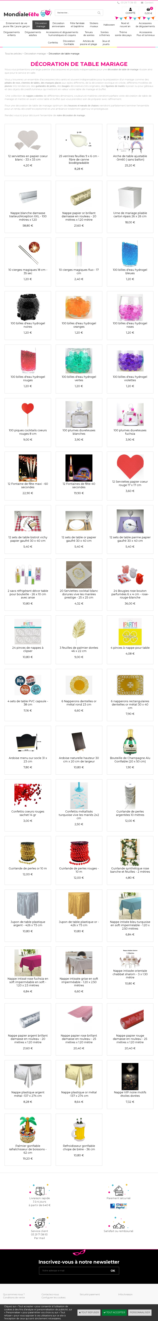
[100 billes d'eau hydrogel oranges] (78, 320)
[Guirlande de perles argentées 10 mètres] (130, 808)
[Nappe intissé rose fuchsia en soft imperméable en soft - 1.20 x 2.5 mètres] (27, 975)
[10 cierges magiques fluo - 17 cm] (78, 266)
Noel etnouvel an (125, 25)
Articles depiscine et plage (88, 43)
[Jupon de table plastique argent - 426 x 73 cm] (27, 918)
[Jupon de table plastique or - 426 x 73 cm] (78, 918)
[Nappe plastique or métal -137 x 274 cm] (78, 1089)
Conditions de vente (14, 1297)
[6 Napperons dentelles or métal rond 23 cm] (78, 698)
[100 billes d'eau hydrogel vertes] (78, 373)
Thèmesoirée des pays (123, 34)
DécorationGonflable (69, 43)
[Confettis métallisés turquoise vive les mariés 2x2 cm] (78, 808)
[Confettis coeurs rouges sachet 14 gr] (27, 808)
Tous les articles (13, 53)
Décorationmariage (41, 25)
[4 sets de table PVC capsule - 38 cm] (27, 698)
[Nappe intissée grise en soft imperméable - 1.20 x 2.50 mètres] (78, 975)
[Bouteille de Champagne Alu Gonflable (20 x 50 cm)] (130, 755)
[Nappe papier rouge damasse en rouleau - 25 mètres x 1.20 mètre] (130, 1032)
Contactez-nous (50, 1294)
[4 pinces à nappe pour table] (130, 644)
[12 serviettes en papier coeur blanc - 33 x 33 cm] (27, 153)
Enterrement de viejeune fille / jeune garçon (16, 25)
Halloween (109, 24)
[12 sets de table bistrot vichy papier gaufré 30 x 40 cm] (27, 534)
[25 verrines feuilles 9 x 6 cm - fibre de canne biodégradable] (79, 153)
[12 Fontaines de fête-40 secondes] (78, 480)
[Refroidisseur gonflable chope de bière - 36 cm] (78, 1142)
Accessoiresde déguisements (145, 25)
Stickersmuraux (94, 25)
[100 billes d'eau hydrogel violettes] (130, 373)
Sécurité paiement (90, 1294)
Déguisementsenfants (11, 34)
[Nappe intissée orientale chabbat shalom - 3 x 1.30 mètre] (130, 967)
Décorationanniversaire (58, 25)
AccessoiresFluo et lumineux (146, 34)
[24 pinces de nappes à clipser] (27, 644)
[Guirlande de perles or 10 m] (27, 865)
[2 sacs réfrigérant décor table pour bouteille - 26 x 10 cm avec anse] (27, 587)
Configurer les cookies (53, 1297)
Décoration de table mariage (64, 53)
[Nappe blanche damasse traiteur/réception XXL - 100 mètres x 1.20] (27, 209)
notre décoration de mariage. (71, 115)
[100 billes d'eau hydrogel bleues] (130, 266)
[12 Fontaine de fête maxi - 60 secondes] (27, 480)
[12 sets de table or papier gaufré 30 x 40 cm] (78, 534)
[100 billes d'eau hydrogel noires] (27, 320)
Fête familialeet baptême (77, 25)
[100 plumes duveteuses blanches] (78, 427)
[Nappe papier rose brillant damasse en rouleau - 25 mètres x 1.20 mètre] (78, 1032)
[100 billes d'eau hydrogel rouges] (27, 373)
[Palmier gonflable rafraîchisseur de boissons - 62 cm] (27, 1142)
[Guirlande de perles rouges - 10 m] (78, 865)
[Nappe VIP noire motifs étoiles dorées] (130, 1089)
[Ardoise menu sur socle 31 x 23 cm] (27, 755)
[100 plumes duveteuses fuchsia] (130, 427)
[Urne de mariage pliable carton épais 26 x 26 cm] (130, 209)
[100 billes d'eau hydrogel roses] (130, 320)
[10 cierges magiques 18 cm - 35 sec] (27, 266)
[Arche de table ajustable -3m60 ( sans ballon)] (130, 153)
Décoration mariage (35, 53)
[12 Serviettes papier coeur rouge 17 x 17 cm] (130, 478)
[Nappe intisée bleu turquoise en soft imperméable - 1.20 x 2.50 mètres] (130, 918)
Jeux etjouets (106, 43)
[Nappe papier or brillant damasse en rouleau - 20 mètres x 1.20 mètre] (78, 209)
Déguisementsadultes (33, 34)
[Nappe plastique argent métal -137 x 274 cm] (27, 1089)
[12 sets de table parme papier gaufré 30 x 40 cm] (130, 534)
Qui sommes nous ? (14, 1294)
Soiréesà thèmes (104, 34)
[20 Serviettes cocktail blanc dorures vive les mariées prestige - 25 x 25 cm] (78, 587)
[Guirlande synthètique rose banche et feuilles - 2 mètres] (130, 865)
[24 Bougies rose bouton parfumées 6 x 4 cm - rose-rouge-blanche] (130, 587)
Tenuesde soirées (88, 34)
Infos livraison (125, 1294)
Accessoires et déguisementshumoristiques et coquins (62, 34)
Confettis (53, 42)
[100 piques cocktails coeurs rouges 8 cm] (27, 427)
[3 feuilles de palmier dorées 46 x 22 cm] (78, 644)
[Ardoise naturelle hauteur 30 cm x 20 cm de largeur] (78, 755)
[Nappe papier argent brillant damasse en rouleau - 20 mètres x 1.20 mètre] (27, 1032)
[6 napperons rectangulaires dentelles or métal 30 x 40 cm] (130, 698)
